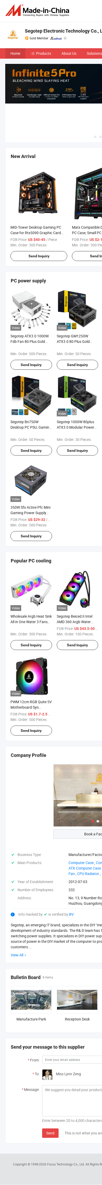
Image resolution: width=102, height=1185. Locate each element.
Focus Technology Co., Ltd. (66, 1164)
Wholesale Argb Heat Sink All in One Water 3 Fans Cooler (31, 622)
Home (15, 53)
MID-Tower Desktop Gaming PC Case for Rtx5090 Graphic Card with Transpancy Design (35, 233)
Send (50, 1133)
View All (17, 954)
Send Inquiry (39, 256)
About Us (68, 53)
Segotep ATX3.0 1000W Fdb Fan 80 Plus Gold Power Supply (29, 341)
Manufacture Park (31, 1019)
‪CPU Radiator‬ (88, 873)
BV (71, 914)
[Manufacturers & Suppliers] (38, 10)
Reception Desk (77, 1019)
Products (43, 53)
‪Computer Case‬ (81, 862)
